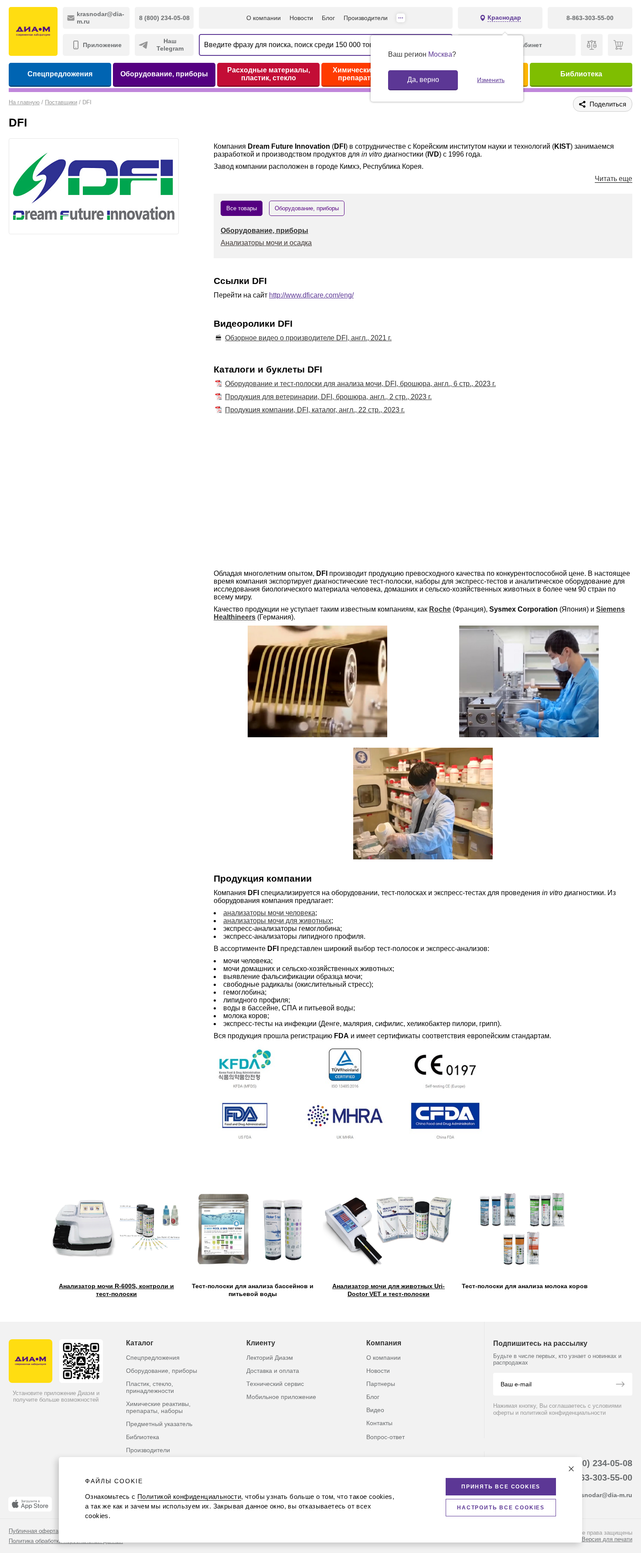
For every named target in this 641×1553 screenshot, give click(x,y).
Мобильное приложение (281, 1396)
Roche (440, 609)
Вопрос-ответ (385, 1436)
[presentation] (12, 1225)
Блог (328, 17)
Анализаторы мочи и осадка (266, 242)
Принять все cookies (500, 1487)
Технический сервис (275, 1383)
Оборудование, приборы (164, 74)
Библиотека (581, 74)
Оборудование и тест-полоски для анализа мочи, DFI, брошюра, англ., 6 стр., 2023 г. (360, 383)
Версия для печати (607, 1539)
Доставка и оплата (272, 1370)
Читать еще (613, 178)
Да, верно (423, 79)
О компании (263, 17)
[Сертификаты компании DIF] (350, 1097)
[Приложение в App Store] (30, 1504)
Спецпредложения (59, 74)
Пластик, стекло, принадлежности (150, 1387)
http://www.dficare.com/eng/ (311, 295)
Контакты (379, 1423)
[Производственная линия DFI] (317, 682)
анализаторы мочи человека (269, 913)
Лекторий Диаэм (269, 1357)
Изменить (491, 79)
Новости (301, 17)
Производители (366, 17)
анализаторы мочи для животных (277, 920)
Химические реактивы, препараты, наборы (158, 1407)
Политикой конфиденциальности (189, 1496)
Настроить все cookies (501, 1508)
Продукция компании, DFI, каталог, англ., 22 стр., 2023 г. (315, 410)
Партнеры (380, 1383)
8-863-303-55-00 (599, 1477)
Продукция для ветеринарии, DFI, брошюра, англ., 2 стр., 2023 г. (328, 396)
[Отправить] (620, 1385)
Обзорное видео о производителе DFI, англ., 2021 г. (308, 338)
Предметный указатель (159, 1423)
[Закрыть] (571, 1469)
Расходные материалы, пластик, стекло (268, 74)
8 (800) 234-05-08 (597, 1463)
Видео (375, 1409)
